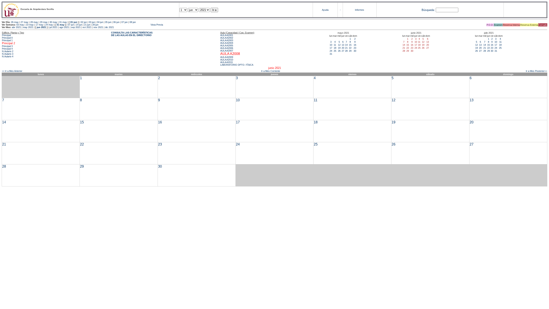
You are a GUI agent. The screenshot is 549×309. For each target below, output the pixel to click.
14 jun (79, 24)
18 (335, 48)
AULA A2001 (226, 35)
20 (343, 48)
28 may (34, 22)
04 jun (100, 22)
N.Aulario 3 (7, 54)
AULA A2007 (226, 50)
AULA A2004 (226, 43)
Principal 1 (7, 40)
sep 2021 (76, 27)
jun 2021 (41, 27)
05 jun (108, 22)
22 (350, 48)
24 (331, 51)
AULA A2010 (226, 59)
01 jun (73, 22)
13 (343, 45)
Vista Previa (131, 24)
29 (350, 51)
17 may (39, 24)
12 (339, 45)
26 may (15, 22)
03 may (20, 24)
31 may (63, 22)
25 (335, 51)
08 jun (133, 22)
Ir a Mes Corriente (270, 71)
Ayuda (325, 10)
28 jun (95, 24)
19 (339, 48)
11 (335, 45)
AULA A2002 (226, 37)
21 (346, 48)
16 (355, 45)
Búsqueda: (428, 10)
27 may (24, 22)
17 (331, 48)
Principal (6, 35)
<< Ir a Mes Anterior (12, 71)
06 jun (116, 22)
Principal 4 (7, 48)
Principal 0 (7, 37)
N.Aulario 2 (7, 51)
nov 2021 (98, 27)
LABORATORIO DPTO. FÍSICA (236, 65)
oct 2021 (87, 27)
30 (355, 51)
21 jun (87, 24)
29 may (44, 22)
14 (346, 45)
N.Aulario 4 (7, 56)
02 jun (84, 22)
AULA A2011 (226, 62)
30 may (53, 22)
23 (355, 48)
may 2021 (28, 27)
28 (346, 51)
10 (331, 45)
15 (350, 45)
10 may (30, 24)
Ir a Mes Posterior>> (536, 71)
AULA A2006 (226, 48)
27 (343, 51)
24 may (49, 24)
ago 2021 (64, 27)
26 (339, 51)
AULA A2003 (226, 40)
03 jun (92, 22)
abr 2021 (16, 27)
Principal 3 (7, 46)
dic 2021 (109, 27)
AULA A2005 (226, 45)
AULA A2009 (226, 57)
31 (331, 54)
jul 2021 (53, 27)
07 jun (124, 22)
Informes (359, 10)
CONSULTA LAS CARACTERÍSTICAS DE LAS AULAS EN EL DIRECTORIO (131, 33)
